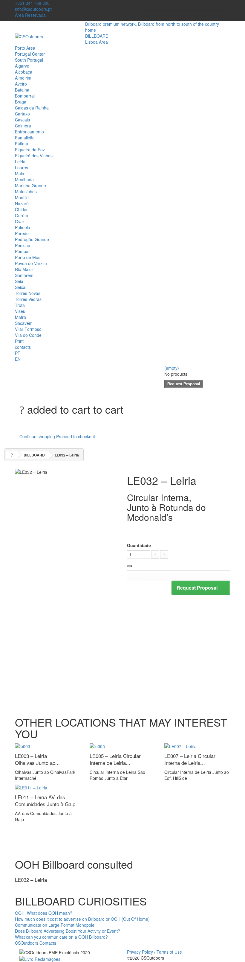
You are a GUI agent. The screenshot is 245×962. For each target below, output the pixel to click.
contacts (23, 347)
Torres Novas (27, 293)
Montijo (22, 197)
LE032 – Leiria (31, 879)
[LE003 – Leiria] (22, 746)
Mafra (20, 317)
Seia (19, 281)
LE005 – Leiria (115, 759)
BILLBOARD (96, 36)
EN (18, 359)
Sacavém (24, 323)
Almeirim (23, 78)
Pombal (22, 251)
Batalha (22, 90)
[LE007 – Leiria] (180, 746)
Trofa (20, 305)
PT (17, 353)
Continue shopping (37, 436)
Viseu (20, 311)
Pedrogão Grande (32, 239)
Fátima (21, 144)
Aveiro (21, 84)
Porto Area (25, 48)
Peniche (22, 245)
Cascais (22, 120)
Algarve (22, 66)
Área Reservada (30, 15)
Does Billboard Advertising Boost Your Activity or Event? (67, 931)
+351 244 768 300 (32, 3)
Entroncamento (29, 132)
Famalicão (25, 138)
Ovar (19, 221)
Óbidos (21, 209)
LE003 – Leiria (37, 759)
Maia (19, 173)
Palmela (22, 227)
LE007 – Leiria (189, 759)
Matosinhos (26, 191)
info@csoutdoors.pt (33, 9)
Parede (22, 233)
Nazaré (22, 203)
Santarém (24, 275)
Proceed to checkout (75, 436)
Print (19, 341)
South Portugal (29, 60)
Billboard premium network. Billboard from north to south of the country (152, 24)
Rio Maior (24, 269)
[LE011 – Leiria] (31, 787)
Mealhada (24, 179)
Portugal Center (30, 54)
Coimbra (23, 126)
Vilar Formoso (28, 329)
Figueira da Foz (30, 150)
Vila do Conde (28, 335)
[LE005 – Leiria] (97, 746)
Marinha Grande (30, 185)
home (90, 30)
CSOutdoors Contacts (35, 943)
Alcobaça (23, 72)
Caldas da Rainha (32, 108)
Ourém (21, 215)
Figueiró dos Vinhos (34, 156)
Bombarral (25, 96)
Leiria (20, 162)
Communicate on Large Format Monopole (54, 925)
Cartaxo (22, 114)
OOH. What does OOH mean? (43, 913)
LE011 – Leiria (45, 800)
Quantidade (139, 545)
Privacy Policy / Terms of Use (154, 952)
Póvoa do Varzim (31, 263)
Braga (20, 102)
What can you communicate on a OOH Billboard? (61, 937)
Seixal (20, 287)
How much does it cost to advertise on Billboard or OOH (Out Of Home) (82, 919)
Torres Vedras (28, 299)
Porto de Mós (27, 257)
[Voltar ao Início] (12, 455)
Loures (21, 168)
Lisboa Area (96, 42)
